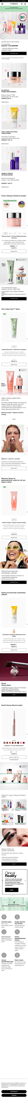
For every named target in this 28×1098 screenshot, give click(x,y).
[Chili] (10, 743)
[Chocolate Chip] (13, 743)
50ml (15, 233)
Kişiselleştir (14, 1095)
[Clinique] (14, 4)
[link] (14, 214)
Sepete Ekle (14, 251)
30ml (10, 233)
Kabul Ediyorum (14, 1091)
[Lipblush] (4, 743)
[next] (25, 454)
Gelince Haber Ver (14, 757)
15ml (5, 233)
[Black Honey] (18, 743)
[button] (25, 4)
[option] (12, 438)
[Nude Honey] (7, 743)
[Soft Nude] (15, 743)
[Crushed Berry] (23, 743)
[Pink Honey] (21, 743)
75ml (20, 233)
